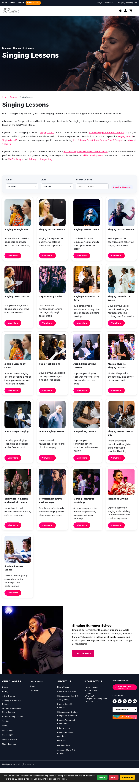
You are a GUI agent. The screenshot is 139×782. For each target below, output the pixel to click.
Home (5, 97)
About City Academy (66, 691)
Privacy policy (63, 728)
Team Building (36, 681)
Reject (113, 777)
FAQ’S (12, 3)
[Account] (125, 11)
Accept (102, 777)
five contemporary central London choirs (86, 151)
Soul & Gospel (115, 140)
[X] (120, 701)
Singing (13, 97)
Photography (8, 735)
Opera (103, 140)
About (4, 3)
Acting (5, 691)
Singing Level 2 (125, 136)
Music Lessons (9, 744)
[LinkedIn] (130, 701)
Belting (32, 159)
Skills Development (93, 155)
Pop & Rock (93, 140)
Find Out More (83, 653)
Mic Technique (15, 159)
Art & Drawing (8, 696)
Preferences (127, 777)
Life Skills (34, 690)
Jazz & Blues (79, 140)
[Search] (120, 11)
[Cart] (130, 11)
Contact (21, 3)
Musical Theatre (9, 739)
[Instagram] (125, 701)
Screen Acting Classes (12, 717)
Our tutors (62, 741)
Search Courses (84, 179)
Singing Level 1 (47, 132)
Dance (5, 687)
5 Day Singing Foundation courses (106, 132)
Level (43, 179)
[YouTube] (135, 701)
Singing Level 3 (9, 140)
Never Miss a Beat (122, 681)
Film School (7, 730)
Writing (5, 726)
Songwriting (46, 159)
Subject (9, 179)
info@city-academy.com (96, 699)
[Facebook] (115, 701)
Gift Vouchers (33, 3)
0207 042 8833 (91, 701)
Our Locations (63, 745)
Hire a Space (63, 687)
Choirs (33, 686)
